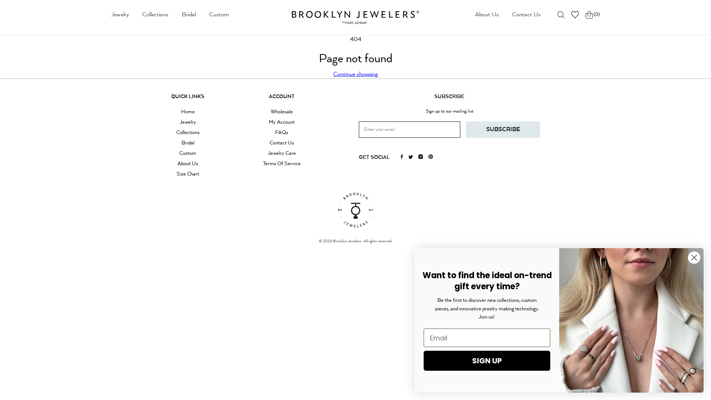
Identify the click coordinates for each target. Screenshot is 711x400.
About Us (487, 14)
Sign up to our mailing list (449, 111)
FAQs (281, 133)
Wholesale (282, 112)
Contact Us (526, 14)
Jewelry (120, 14)
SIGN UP (487, 361)
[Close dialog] (694, 257)
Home (188, 112)
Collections (155, 14)
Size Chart (188, 174)
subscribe (503, 129)
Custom (219, 14)
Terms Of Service (282, 164)
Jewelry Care (282, 153)
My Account (282, 122)
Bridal (189, 14)
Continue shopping (355, 74)
